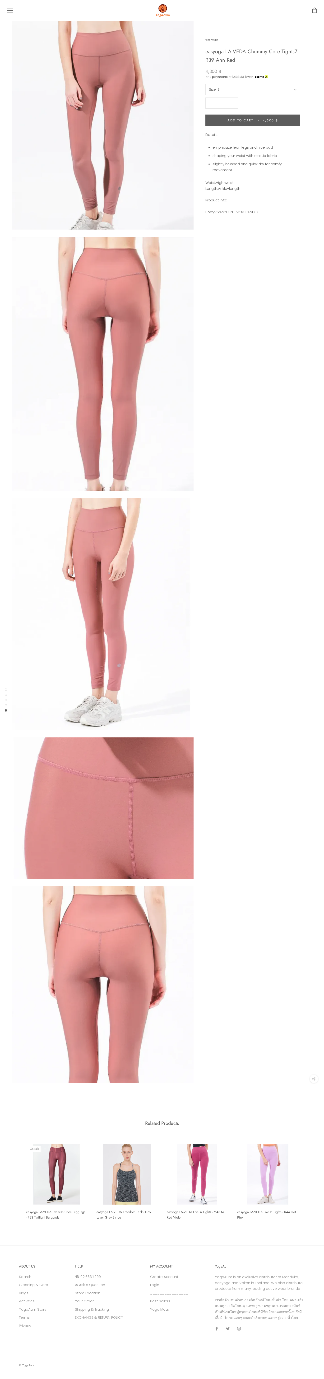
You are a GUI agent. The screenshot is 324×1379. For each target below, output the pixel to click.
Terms (24, 1317)
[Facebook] (216, 1328)
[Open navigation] (10, 11)
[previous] (14, 1180)
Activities (27, 1301)
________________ (169, 1292)
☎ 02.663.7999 (88, 1276)
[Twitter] (228, 1328)
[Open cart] (314, 10)
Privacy (25, 1325)
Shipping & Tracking (92, 1309)
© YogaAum (26, 1365)
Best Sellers (160, 1301)
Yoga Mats (159, 1309)
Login (154, 1284)
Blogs (23, 1292)
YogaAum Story (32, 1309)
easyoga (211, 39)
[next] (309, 1180)
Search (25, 1276)
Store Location (87, 1292)
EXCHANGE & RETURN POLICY (99, 1317)
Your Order (84, 1301)
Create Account (164, 1276)
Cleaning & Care (33, 1284)
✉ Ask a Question (90, 1284)
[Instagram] (239, 1328)
